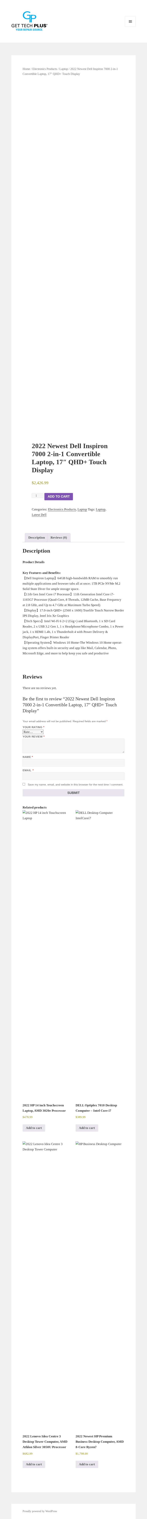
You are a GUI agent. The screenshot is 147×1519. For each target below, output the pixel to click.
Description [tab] (36, 537)
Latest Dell (39, 515)
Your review (33, 736)
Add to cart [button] (34, 1128)
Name (28, 756)
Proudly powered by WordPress (40, 1511)
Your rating (33, 727)
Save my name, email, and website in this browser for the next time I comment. (75, 784)
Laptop (63, 69)
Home (26, 69)
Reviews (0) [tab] (59, 537)
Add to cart (59, 496)
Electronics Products (44, 69)
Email (28, 770)
